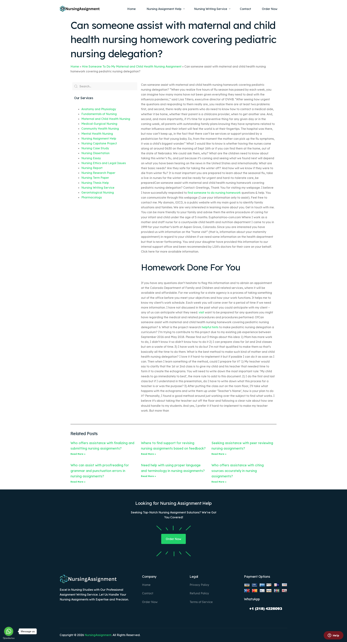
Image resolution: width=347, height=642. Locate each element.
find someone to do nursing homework (214, 192)
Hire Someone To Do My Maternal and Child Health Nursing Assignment (131, 66)
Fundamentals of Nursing (99, 114)
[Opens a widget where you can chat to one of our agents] (333, 635)
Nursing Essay (91, 158)
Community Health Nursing (100, 128)
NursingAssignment (98, 635)
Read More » (77, 454)
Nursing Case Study (95, 148)
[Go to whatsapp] (8, 631)
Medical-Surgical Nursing (99, 123)
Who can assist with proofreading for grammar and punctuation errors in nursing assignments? (99, 470)
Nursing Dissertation (95, 153)
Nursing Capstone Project (99, 143)
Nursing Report (91, 168)
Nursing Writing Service (97, 187)
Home (74, 66)
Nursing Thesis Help (95, 183)
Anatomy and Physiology (98, 109)
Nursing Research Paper (98, 173)
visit (201, 312)
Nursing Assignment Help (98, 138)
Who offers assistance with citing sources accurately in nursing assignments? (237, 470)
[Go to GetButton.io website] (8, 638)
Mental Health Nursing (97, 133)
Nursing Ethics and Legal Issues (103, 163)
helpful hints (210, 327)
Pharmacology (91, 197)
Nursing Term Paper (95, 177)
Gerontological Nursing (97, 192)
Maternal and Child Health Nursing (105, 119)
